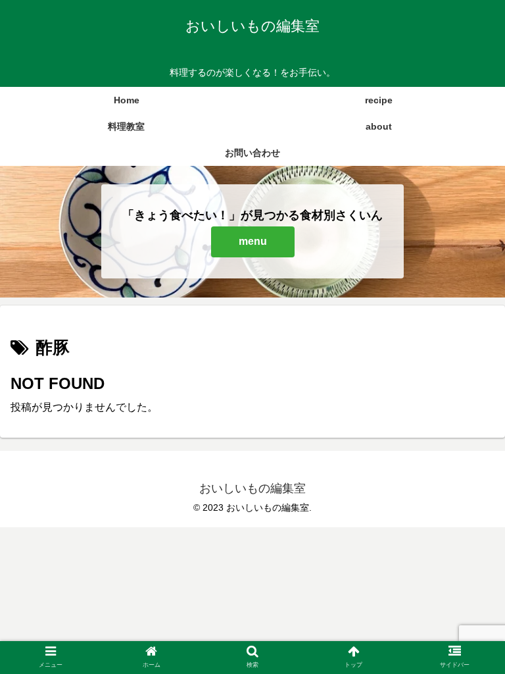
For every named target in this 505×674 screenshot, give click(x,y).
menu (253, 241)
